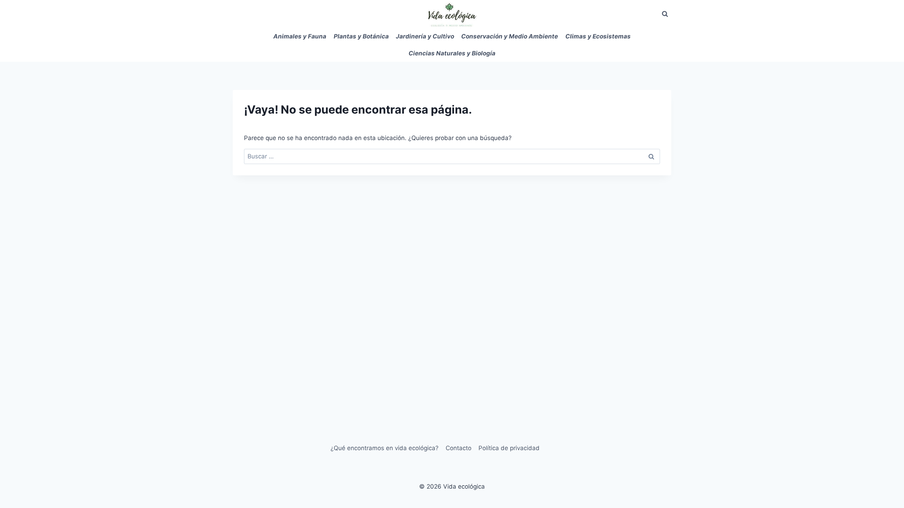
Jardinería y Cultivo (425, 36)
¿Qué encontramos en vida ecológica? (385, 448)
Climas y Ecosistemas (598, 36)
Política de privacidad (509, 448)
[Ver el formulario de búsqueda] (665, 14)
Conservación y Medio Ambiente (509, 36)
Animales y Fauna (299, 36)
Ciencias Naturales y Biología (452, 53)
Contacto (458, 448)
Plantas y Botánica (361, 36)
